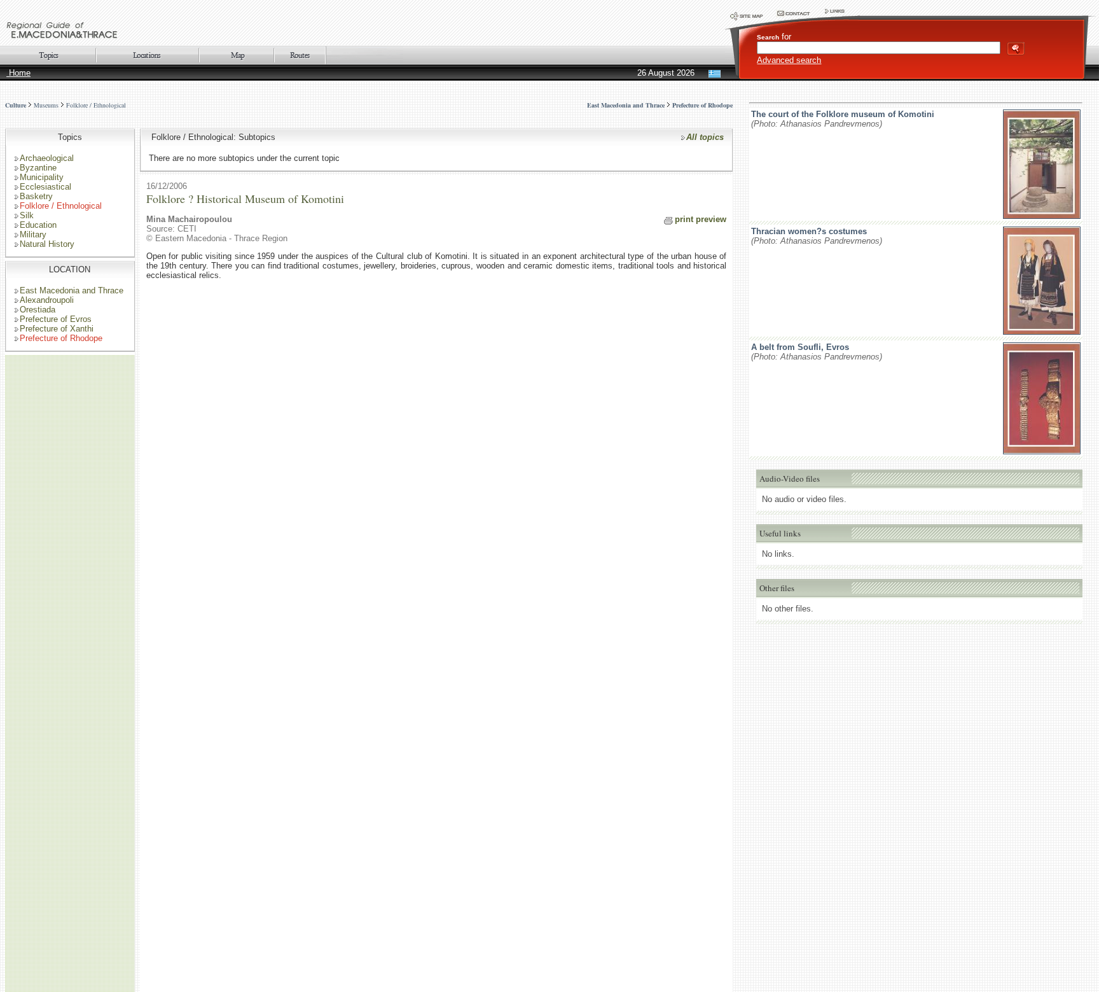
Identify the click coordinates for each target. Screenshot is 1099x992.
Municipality (42, 177)
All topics (705, 137)
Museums (46, 105)
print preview (700, 219)
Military (33, 234)
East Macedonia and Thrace (71, 290)
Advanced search (789, 60)
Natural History (47, 244)
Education (38, 225)
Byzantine (38, 167)
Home (18, 73)
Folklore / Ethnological (96, 105)
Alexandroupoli (47, 300)
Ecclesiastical (45, 187)
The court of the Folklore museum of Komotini (842, 114)
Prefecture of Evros (56, 319)
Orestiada (37, 309)
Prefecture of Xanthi (56, 328)
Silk (27, 215)
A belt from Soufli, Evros (800, 347)
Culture (15, 105)
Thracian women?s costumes (809, 231)
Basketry (36, 196)
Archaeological (47, 158)
